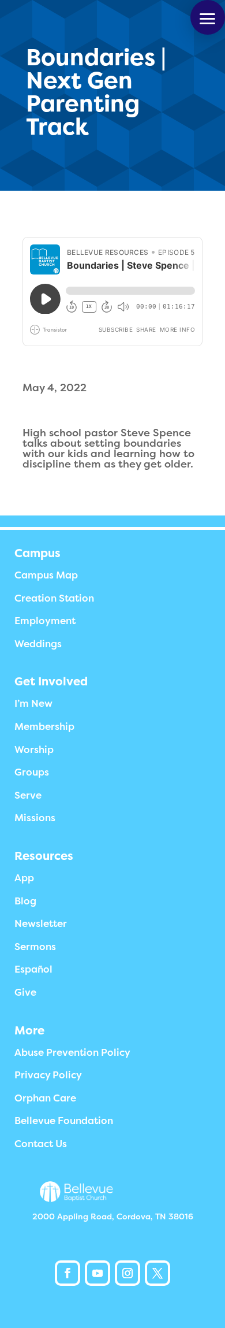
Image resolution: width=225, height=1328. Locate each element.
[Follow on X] (157, 1273)
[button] (207, 17)
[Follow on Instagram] (127, 1273)
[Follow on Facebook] (67, 1273)
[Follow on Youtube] (97, 1273)
